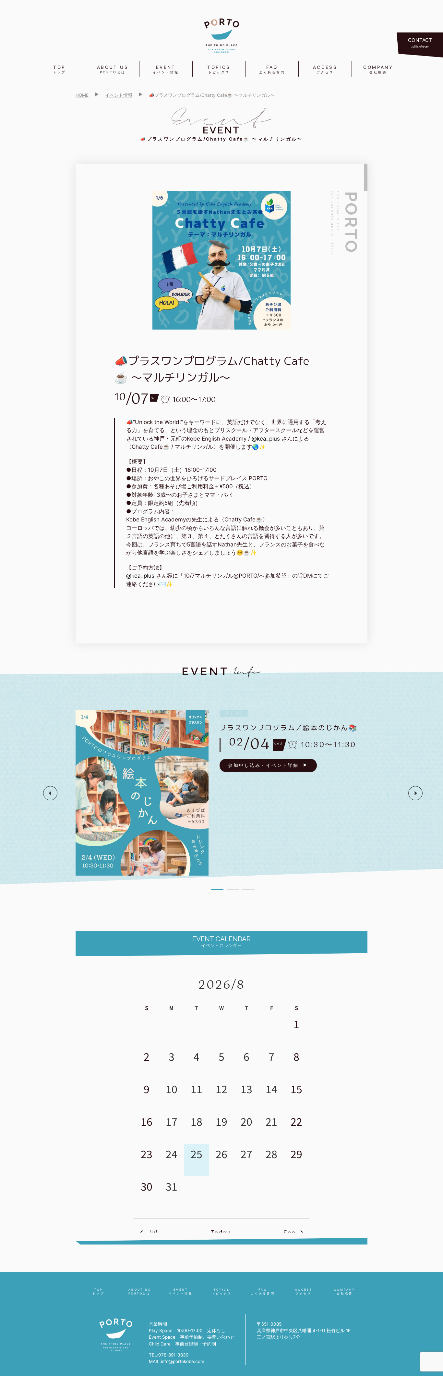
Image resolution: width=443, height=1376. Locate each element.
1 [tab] (217, 889)
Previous (50, 793)
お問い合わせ (420, 42)
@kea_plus (266, 438)
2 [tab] (233, 889)
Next (415, 793)
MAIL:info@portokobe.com (176, 1361)
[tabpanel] (233, 793)
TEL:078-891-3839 (168, 1354)
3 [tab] (248, 889)
